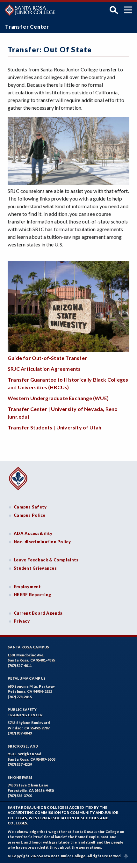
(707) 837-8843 (20, 733)
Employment (27, 586)
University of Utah (78, 427)
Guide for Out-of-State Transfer (47, 358)
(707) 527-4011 (20, 665)
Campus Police (30, 515)
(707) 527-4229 (20, 764)
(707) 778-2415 (20, 697)
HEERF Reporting (32, 594)
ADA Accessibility (33, 533)
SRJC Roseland (23, 746)
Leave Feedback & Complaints (46, 559)
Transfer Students (30, 427)
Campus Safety (30, 506)
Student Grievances (35, 568)
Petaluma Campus (27, 678)
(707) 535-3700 (20, 796)
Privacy (22, 621)
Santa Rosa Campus (28, 647)
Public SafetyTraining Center (25, 712)
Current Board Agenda (38, 613)
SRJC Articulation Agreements (44, 369)
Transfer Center (27, 27)
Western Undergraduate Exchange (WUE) (58, 398)
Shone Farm (20, 777)
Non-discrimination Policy (42, 541)
